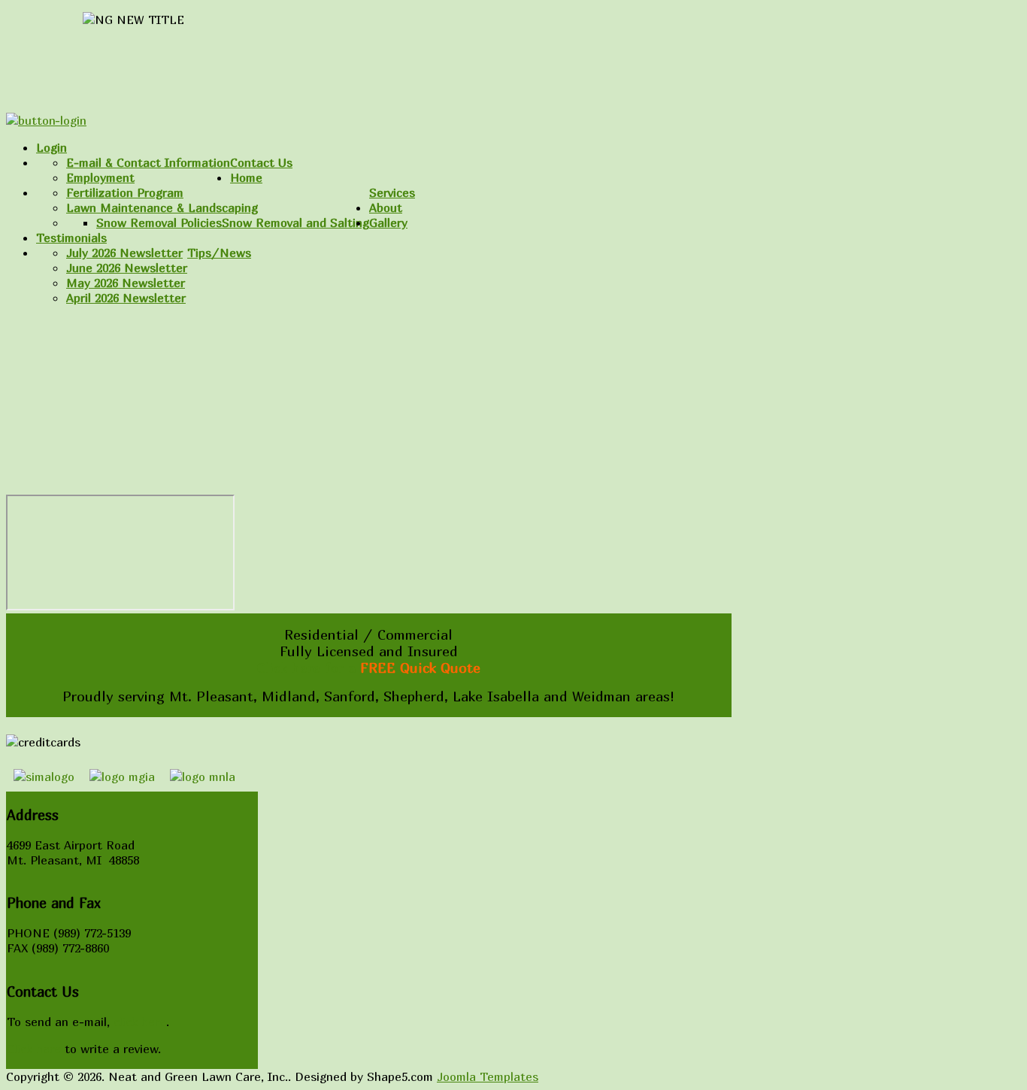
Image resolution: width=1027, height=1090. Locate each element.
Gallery (388, 222)
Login (51, 147)
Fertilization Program (124, 192)
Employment (100, 177)
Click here (34, 1048)
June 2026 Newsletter (126, 267)
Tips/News (219, 252)
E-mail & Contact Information (148, 162)
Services (392, 192)
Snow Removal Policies (159, 222)
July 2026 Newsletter (124, 252)
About (385, 207)
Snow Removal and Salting (295, 222)
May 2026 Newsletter (125, 282)
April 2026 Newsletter (126, 297)
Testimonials (71, 237)
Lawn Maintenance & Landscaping (162, 207)
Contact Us (261, 162)
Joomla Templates (487, 1076)
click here (140, 1021)
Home (246, 177)
